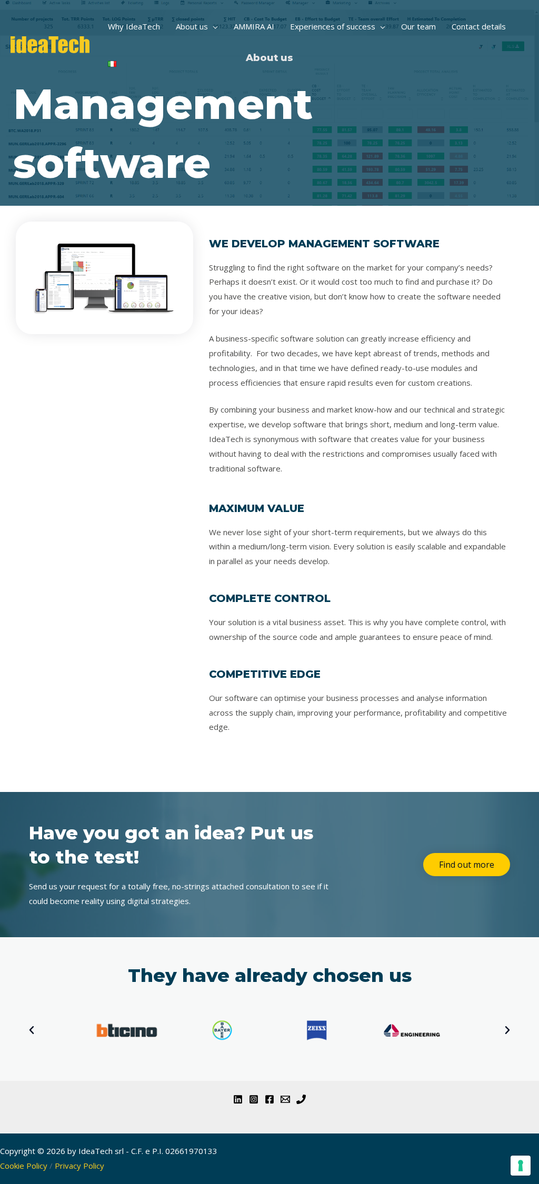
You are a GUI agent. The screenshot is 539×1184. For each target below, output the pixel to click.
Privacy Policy (79, 1165)
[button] (213, 26)
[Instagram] (253, 1099)
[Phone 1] (301, 1099)
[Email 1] (285, 1099)
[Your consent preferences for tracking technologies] (521, 1166)
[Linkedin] (238, 1099)
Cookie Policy (23, 1165)
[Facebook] (269, 1099)
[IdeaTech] (50, 43)
